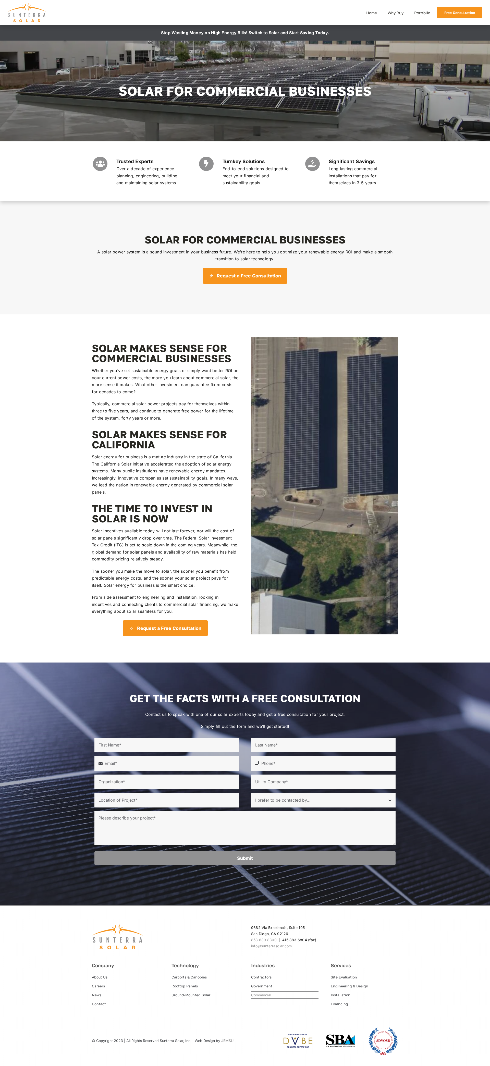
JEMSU (227, 1040)
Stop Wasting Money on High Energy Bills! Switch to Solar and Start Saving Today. (245, 32)
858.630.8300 (264, 940)
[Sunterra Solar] (27, 5)
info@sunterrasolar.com (271, 946)
